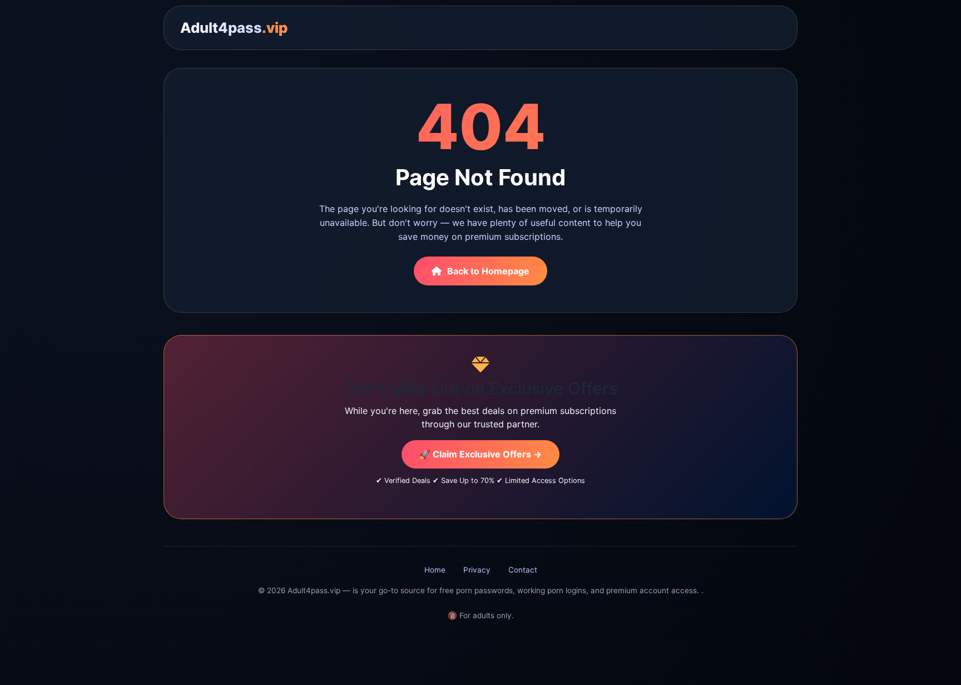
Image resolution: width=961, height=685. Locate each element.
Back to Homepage (488, 271)
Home (434, 569)
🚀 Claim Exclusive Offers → (480, 454)
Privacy (477, 569)
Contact (522, 569)
